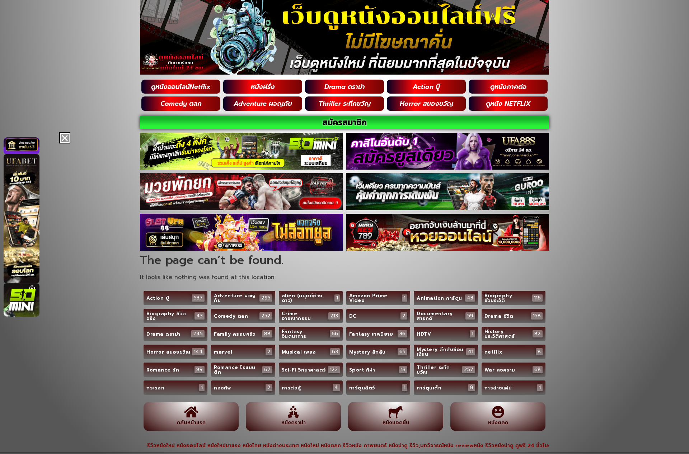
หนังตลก (498, 422)
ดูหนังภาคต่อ (508, 87)
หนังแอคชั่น (396, 422)
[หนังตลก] (498, 412)
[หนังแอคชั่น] (395, 412)
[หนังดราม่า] (293, 412)
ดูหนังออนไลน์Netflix (181, 87)
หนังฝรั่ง (263, 87)
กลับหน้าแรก (191, 422)
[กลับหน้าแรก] (191, 412)
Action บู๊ (426, 87)
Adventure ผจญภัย (263, 104)
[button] (65, 138)
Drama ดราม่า (344, 87)
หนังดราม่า (293, 422)
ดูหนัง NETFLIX (508, 104)
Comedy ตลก (181, 104)
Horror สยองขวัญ (426, 104)
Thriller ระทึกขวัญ (345, 104)
